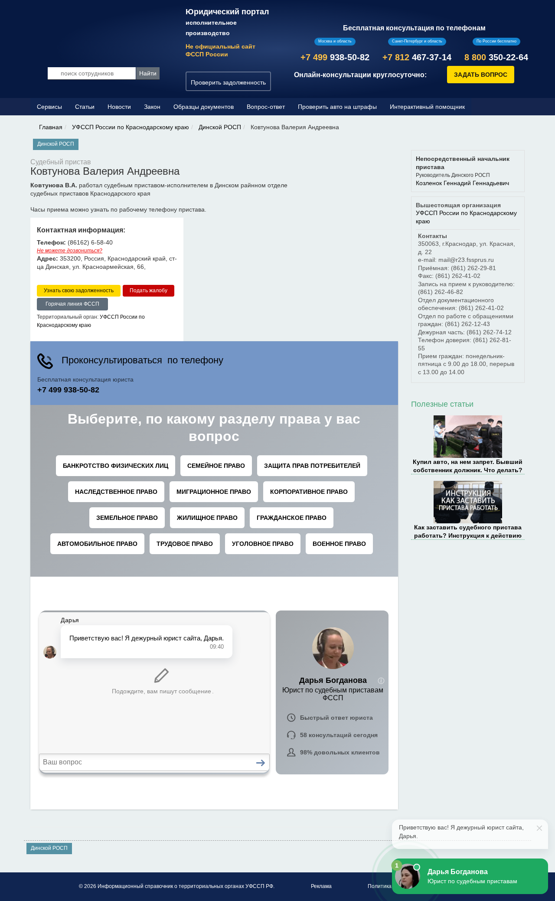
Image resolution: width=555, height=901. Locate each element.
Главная (50, 127)
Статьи (85, 106)
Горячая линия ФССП (72, 304)
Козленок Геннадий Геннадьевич (462, 183)
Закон (152, 106)
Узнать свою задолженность (79, 290)
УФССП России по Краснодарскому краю (130, 127)
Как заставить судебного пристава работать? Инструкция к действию (468, 531)
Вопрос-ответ (266, 106)
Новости (119, 106)
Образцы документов (203, 106)
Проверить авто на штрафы (337, 106)
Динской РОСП (220, 127)
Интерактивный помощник (427, 106)
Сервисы (49, 106)
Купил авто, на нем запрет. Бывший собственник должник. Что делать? (467, 465)
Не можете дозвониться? (69, 251)
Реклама (321, 886)
